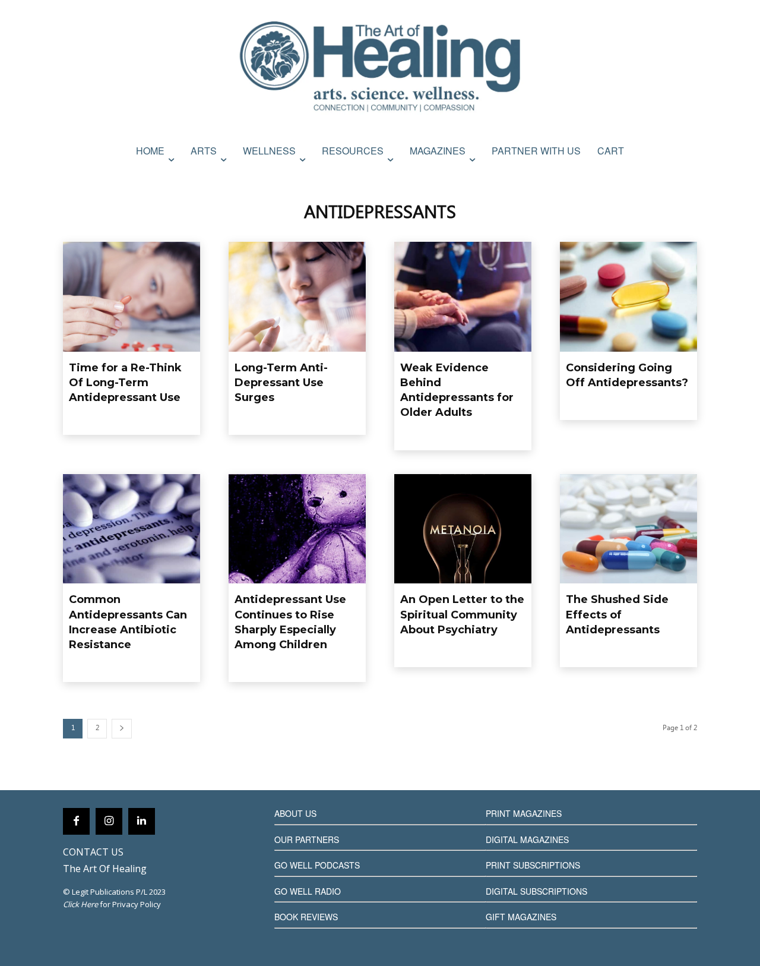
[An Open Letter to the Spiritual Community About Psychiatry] (462, 529)
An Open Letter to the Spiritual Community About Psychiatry (462, 614)
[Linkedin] (141, 821)
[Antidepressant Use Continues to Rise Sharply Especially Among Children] (297, 529)
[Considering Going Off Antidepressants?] (628, 297)
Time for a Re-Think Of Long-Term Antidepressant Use (125, 382)
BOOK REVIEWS (306, 917)
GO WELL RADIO (307, 891)
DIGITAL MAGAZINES (527, 839)
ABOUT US (295, 813)
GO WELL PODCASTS (317, 865)
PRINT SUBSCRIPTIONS (533, 865)
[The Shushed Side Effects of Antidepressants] (628, 529)
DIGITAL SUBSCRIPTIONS (536, 891)
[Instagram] (109, 821)
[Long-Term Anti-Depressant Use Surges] (297, 297)
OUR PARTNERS (306, 839)
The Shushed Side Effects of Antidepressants (617, 614)
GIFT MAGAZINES (521, 917)
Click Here (80, 904)
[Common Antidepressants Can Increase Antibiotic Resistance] (131, 529)
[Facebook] (76, 821)
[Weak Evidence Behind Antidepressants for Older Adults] (462, 297)
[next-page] (122, 728)
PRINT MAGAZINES (524, 813)
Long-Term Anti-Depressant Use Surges (281, 382)
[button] (684, 176)
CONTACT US (93, 851)
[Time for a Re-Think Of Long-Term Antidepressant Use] (131, 297)
